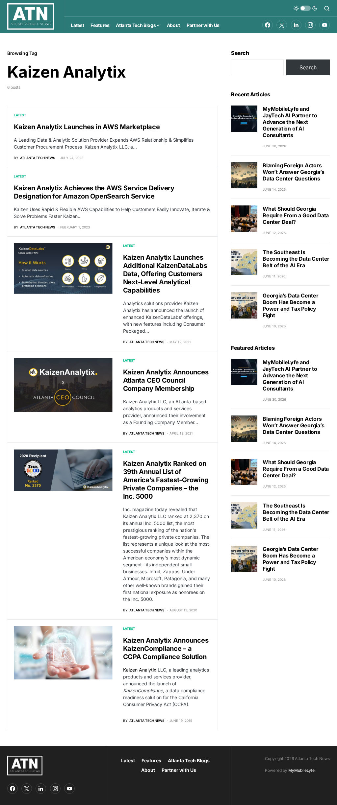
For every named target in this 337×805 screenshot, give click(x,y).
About (148, 770)
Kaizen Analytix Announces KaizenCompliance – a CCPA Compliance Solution (166, 648)
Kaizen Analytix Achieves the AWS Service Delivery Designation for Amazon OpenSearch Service (94, 192)
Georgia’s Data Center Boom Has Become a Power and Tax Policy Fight (291, 305)
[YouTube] (324, 25)
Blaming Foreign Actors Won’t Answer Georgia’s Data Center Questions (293, 172)
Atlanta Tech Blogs (189, 760)
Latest (20, 115)
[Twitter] (281, 25)
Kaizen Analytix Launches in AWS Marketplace (87, 127)
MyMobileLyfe (301, 770)
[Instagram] (310, 25)
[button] (305, 8)
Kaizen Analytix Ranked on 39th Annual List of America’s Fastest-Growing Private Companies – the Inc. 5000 (166, 480)
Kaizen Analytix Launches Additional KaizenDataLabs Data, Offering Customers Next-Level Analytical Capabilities (165, 273)
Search (240, 53)
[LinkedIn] (296, 25)
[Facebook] (267, 25)
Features (151, 760)
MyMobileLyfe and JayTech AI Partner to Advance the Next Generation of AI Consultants (290, 122)
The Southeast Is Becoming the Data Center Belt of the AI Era (296, 259)
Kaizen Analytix (139, 670)
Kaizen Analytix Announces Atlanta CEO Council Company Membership (166, 380)
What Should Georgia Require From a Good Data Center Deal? (296, 215)
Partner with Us (179, 770)
